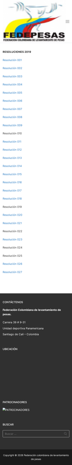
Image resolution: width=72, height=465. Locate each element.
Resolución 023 (12, 239)
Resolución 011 (12, 141)
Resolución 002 (12, 68)
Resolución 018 (12, 198)
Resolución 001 (12, 60)
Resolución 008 (12, 117)
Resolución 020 (12, 215)
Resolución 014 (12, 166)
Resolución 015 (12, 174)
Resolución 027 (12, 272)
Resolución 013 (12, 158)
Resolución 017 (12, 190)
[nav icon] (67, 21)
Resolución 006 (12, 100)
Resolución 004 (12, 84)
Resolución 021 (12, 223)
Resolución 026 (12, 263)
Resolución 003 (12, 76)
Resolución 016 (12, 182)
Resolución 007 (12, 109)
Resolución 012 (12, 149)
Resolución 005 (12, 92)
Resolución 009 (12, 125)
